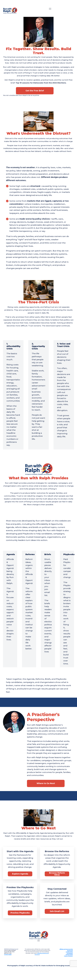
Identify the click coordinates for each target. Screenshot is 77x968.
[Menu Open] (50, 9)
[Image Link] (10, 11)
